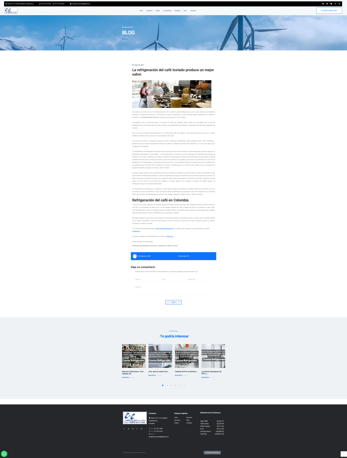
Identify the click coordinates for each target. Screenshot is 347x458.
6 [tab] (184, 385)
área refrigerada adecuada (164, 229)
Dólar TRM (204, 421)
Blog (187, 420)
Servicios (189, 417)
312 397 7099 (158, 429)
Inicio (176, 417)
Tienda (176, 423)
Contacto (189, 423)
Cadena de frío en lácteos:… (186, 371)
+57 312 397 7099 (45, 4)
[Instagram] (137, 428)
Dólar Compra (205, 426)
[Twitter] (128, 428)
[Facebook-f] (124, 428)
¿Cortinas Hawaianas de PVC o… (211, 372)
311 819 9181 (158, 431)
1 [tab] (162, 385)
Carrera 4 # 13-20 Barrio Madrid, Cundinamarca (20, 4)
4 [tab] (175, 385)
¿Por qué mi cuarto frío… (158, 371)
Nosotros (177, 420)
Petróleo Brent (205, 431)
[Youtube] (132, 428)
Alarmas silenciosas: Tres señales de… (132, 372)
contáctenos (136, 231)
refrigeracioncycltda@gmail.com (80, 4)
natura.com (170, 236)
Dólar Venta (204, 424)
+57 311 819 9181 (59, 4)
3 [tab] (171, 385)
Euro (202, 429)
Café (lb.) (203, 434)
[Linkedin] (141, 428)
